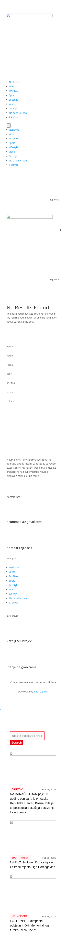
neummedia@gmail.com (24, 522)
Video (12, 104)
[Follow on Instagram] (56, 48)
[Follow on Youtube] (50, 48)
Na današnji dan (18, 112)
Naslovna (14, 82)
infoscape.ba (41, 691)
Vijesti (12, 86)
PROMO (13, 117)
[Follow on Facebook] (43, 48)
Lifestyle (13, 99)
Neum (15, 916)
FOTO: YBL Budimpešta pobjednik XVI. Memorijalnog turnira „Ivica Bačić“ (29, 925)
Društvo (13, 90)
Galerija (13, 108)
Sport (12, 95)
